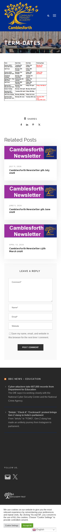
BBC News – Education (24, 379)
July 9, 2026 (15, 166)
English (40, 529)
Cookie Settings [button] (11, 525)
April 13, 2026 (16, 244)
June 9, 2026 (15, 205)
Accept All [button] (27, 525)
